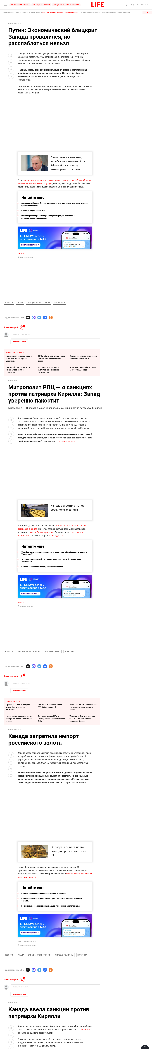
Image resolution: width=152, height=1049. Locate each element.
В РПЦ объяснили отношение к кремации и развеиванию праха (51, 358)
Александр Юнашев (26, 257)
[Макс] (33, 317)
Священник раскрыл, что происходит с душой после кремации (18, 1011)
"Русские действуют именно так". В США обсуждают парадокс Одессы (82, 718)
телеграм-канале (66, 441)
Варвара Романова (26, 606)
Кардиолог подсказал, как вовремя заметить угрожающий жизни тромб (50, 1022)
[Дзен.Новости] (28, 317)
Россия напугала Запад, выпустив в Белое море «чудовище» (48, 370)
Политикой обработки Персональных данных (60, 12)
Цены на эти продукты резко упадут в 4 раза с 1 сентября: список (19, 718)
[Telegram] (39, 317)
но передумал (56, 535)
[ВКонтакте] (45, 317)
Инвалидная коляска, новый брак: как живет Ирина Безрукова (19, 358)
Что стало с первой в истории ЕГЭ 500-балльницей (82, 368)
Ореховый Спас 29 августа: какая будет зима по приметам (18, 370)
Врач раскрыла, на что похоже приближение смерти (83, 357)
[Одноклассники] (50, 317)
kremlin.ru (21, 602)
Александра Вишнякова (28, 945)
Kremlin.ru (21, 253)
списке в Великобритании (41, 532)
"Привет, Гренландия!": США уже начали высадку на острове (50, 1011)
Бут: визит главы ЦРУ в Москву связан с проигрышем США (51, 718)
